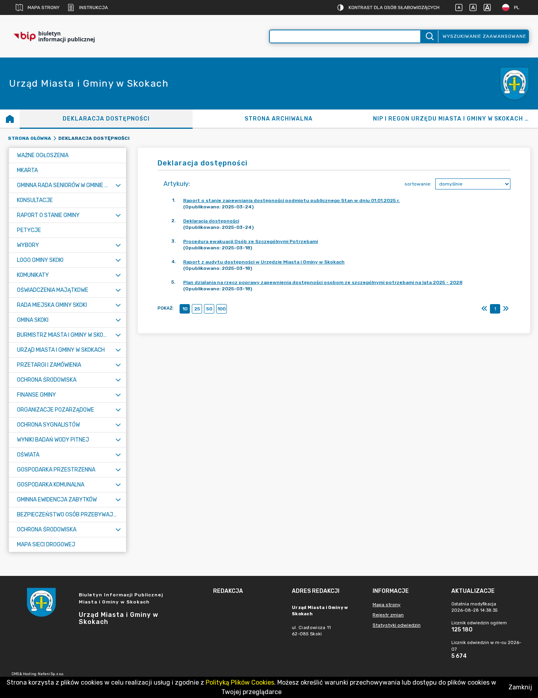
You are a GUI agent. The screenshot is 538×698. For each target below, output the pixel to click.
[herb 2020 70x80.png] (514, 83)
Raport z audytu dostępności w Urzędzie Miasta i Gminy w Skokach (264, 262)
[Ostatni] (506, 309)
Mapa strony (43, 7)
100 (221, 309)
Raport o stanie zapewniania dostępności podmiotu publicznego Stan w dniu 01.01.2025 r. (291, 200)
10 (184, 309)
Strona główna (29, 138)
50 (209, 309)
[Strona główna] (10, 119)
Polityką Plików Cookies (240, 682)
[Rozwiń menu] (118, 185)
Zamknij (520, 687)
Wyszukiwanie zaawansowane (484, 36)
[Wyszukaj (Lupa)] (429, 36)
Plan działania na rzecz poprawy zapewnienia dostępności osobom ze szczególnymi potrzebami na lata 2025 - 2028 (322, 282)
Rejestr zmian (388, 615)
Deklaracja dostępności (211, 221)
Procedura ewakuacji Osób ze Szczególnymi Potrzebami (250, 241)
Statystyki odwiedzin (397, 625)
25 (197, 309)
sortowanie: (417, 184)
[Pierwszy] (484, 309)
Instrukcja (93, 7)
